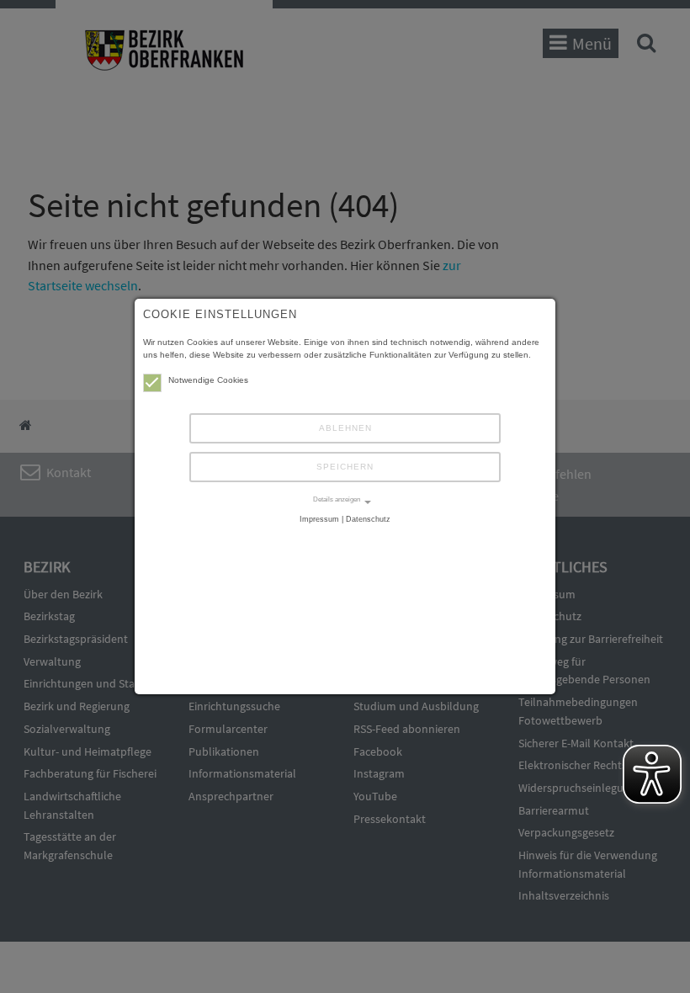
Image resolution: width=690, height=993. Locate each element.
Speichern (345, 466)
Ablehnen (345, 428)
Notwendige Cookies (208, 380)
